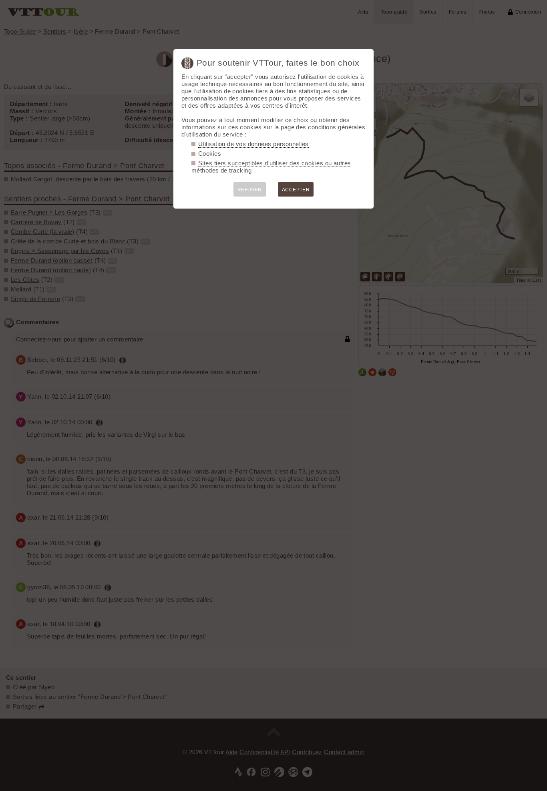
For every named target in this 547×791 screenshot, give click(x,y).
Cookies (209, 153)
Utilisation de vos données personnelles (253, 144)
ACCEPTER (296, 190)
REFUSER (249, 190)
